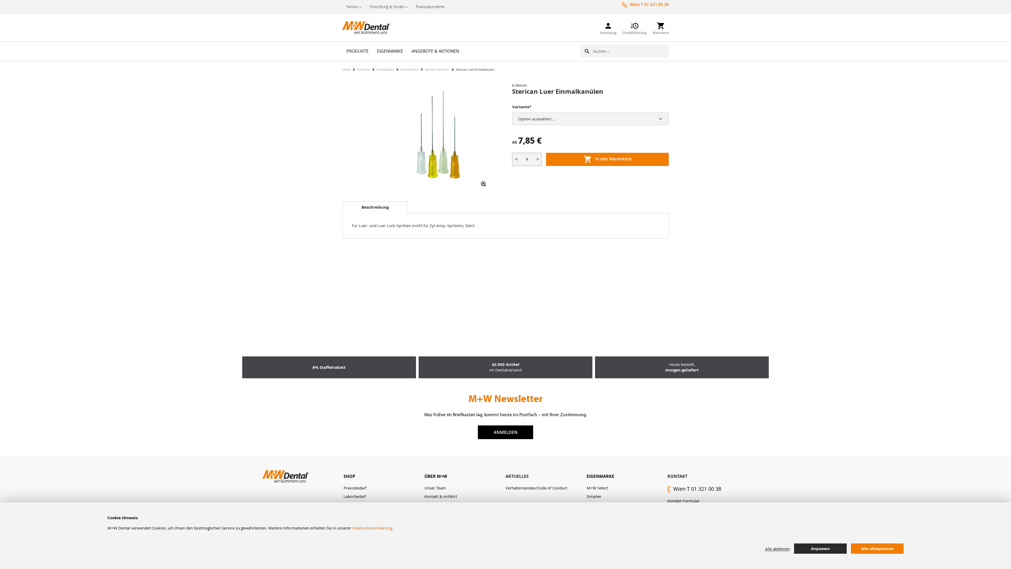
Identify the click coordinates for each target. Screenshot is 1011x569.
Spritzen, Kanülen (437, 69)
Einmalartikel (409, 69)
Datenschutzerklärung (372, 528)
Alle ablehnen (777, 548)
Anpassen (820, 548)
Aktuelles (517, 476)
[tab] (375, 207)
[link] (608, 27)
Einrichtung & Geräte (387, 6)
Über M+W (435, 476)
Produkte (363, 69)
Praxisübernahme (430, 6)
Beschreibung (375, 207)
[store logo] (368, 27)
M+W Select (597, 487)
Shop (349, 476)
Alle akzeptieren (877, 548)
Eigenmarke (600, 476)
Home (346, 69)
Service (352, 6)
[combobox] (631, 51)
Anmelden (506, 432)
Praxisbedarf (385, 69)
